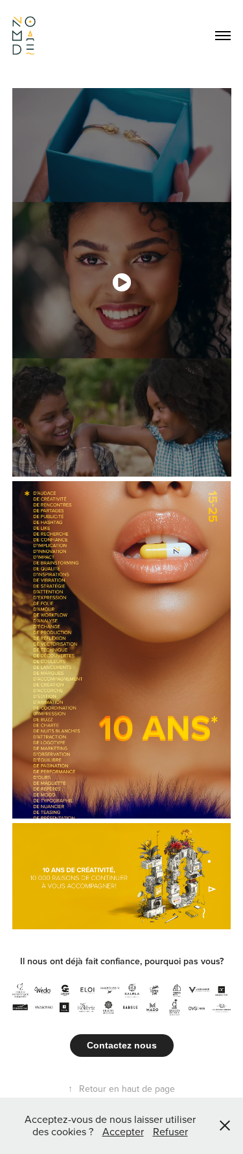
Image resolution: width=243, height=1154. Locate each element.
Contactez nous (122, 1045)
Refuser (170, 1131)
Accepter (123, 1131)
